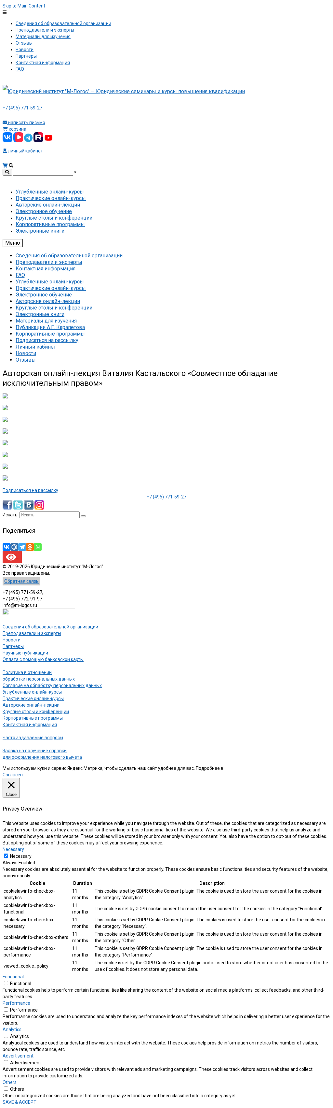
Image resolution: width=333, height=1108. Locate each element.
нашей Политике (242, 768)
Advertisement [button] (18, 1055)
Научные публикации (25, 652)
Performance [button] (16, 1003)
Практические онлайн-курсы (33, 698)
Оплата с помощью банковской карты (43, 659)
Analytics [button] (12, 1029)
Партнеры (13, 646)
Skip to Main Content (24, 5)
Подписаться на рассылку (30, 490)
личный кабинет (25, 150)
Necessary (21, 856)
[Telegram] (22, 547)
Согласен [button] (13, 774)
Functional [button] (13, 976)
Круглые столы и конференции (36, 711)
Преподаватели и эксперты (32, 633)
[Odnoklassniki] (30, 547)
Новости (11, 639)
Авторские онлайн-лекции (31, 705)
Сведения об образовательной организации (50, 626)
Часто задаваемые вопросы (33, 737)
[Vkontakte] (6, 547)
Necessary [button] (13, 849)
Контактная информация (30, 724)
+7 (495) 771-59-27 (22, 107)
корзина (17, 129)
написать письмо (26, 122)
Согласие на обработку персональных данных (52, 685)
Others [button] (10, 1082)
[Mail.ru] (14, 547)
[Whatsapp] (38, 547)
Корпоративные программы (33, 718)
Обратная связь (21, 581)
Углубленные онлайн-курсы (32, 692)
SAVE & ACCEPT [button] (19, 1102)
